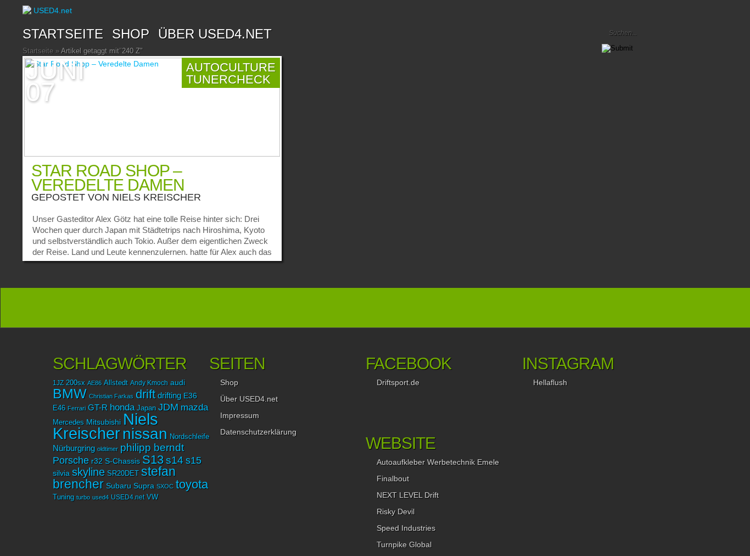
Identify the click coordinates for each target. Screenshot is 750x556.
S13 (153, 459)
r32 (97, 461)
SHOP (130, 33)
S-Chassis (122, 461)
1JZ (58, 383)
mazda (194, 407)
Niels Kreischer (156, 197)
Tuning (63, 497)
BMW (70, 393)
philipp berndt (152, 447)
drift (145, 394)
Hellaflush (550, 382)
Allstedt (116, 383)
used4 (100, 497)
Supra (143, 485)
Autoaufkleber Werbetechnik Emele (438, 462)
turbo (83, 497)
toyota (192, 484)
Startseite (63, 33)
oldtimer (107, 449)
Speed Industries (406, 528)
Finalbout (393, 478)
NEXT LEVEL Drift (408, 495)
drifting (169, 395)
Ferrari (77, 408)
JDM (168, 407)
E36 (190, 395)
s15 (194, 460)
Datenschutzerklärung (258, 431)
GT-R (98, 407)
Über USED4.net (215, 33)
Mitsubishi (103, 422)
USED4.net (127, 497)
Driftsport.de (398, 382)
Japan (146, 408)
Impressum (239, 415)
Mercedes (68, 422)
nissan (144, 433)
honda (122, 407)
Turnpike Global (404, 544)
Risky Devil (396, 511)
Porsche (71, 460)
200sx (75, 383)
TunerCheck (228, 79)
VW (152, 497)
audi (177, 383)
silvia (61, 473)
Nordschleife (189, 437)
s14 (174, 460)
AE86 (94, 383)
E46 (59, 408)
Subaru (118, 485)
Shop (229, 382)
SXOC (164, 486)
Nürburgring (74, 448)
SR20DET (123, 473)
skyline (88, 472)
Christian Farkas (111, 396)
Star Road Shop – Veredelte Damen (107, 178)
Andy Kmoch (149, 383)
